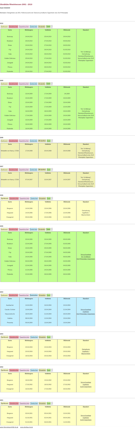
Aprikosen (4, 26)
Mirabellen (42, 26)
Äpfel (48, 141)
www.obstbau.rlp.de (26, 427)
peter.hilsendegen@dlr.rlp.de (9, 427)
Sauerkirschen (24, 26)
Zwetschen (33, 26)
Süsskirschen (13, 26)
